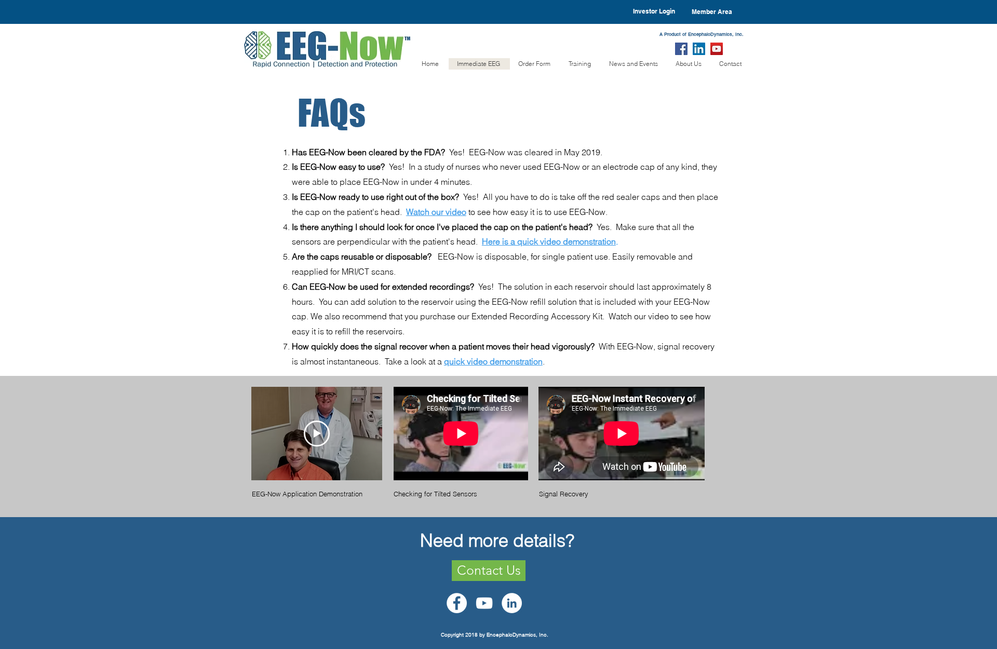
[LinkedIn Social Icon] (699, 49)
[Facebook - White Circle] (457, 603)
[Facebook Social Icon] (681, 49)
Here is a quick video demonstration (549, 241)
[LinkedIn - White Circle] (512, 603)
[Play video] (317, 434)
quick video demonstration (493, 361)
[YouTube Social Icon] (716, 49)
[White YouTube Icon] (484, 603)
